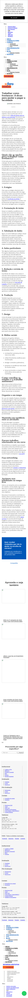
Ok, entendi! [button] (14, 17)
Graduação (13, 43)
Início (9, 39)
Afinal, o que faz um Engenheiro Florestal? (13, 656)
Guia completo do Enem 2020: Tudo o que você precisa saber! (13, 700)
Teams (9, 33)
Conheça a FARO (13, 40)
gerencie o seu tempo (8, 408)
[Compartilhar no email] (13, 109)
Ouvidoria (10, 36)
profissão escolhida (13, 199)
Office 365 (10, 35)
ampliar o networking (19, 468)
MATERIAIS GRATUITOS (11, 964)
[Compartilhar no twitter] (13, 108)
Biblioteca (10, 32)
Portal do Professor (12, 28)
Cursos (10, 42)
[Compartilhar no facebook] (14, 570)
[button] (15, 24)
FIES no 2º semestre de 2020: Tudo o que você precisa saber (12, 620)
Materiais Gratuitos (15, 52)
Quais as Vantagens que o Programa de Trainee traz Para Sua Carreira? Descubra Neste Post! (13, 737)
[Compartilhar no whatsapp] (14, 566)
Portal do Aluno (12, 26)
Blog (9, 51)
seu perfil (21, 454)
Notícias (10, 54)
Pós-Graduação (14, 45)
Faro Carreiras (11, 29)
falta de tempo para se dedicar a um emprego (13, 116)
